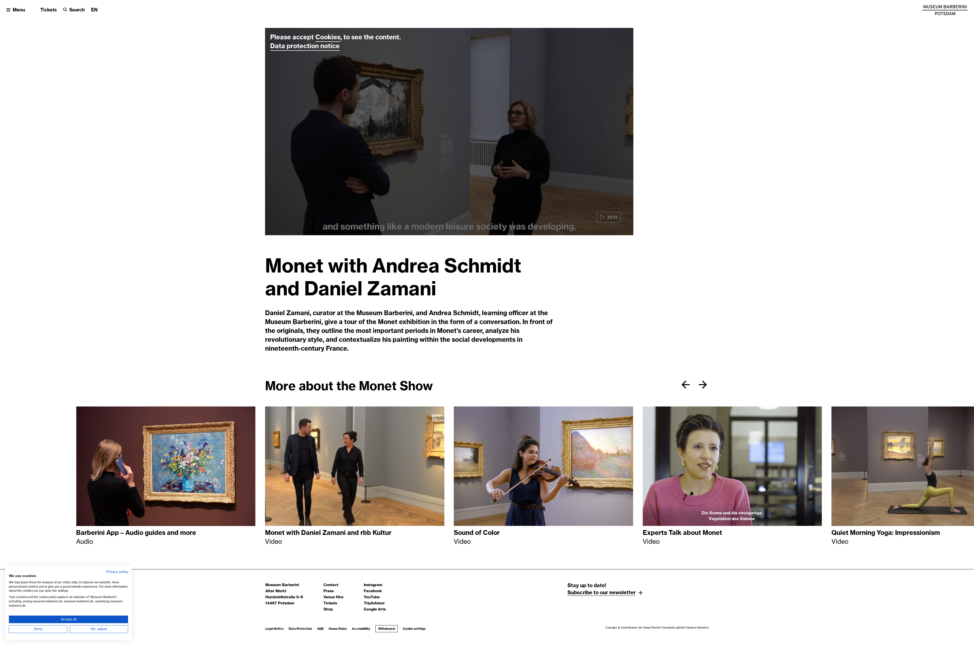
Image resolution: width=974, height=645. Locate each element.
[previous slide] (686, 385)
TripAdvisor (374, 603)
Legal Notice (274, 628)
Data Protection (300, 628)
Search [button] (77, 10)
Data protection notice (305, 46)
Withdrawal (386, 628)
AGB (320, 628)
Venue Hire (333, 597)
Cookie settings (414, 628)
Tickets (48, 10)
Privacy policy (117, 572)
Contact (330, 585)
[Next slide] (703, 385)
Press (328, 591)
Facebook (373, 591)
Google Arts (375, 609)
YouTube (372, 597)
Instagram (373, 585)
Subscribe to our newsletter (601, 592)
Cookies (327, 37)
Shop (328, 609)
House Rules (338, 628)
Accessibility (361, 628)
